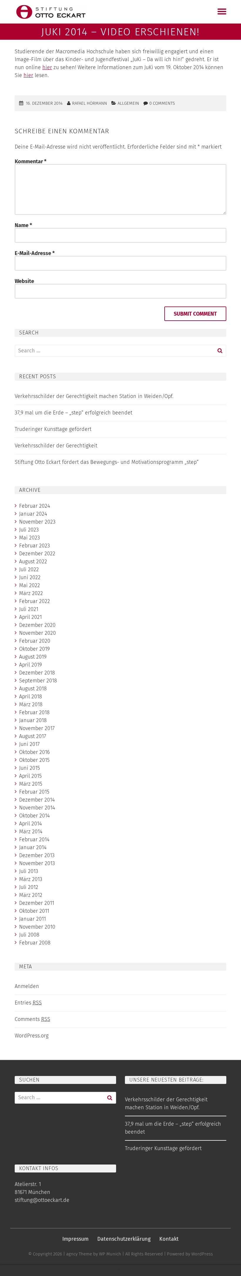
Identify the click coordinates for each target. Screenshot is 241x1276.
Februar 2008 (35, 942)
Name (23, 225)
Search (220, 351)
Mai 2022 (29, 585)
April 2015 (30, 776)
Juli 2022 (29, 569)
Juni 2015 (29, 768)
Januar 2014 (32, 847)
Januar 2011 (32, 919)
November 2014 (37, 807)
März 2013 (30, 879)
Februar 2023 (34, 545)
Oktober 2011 (34, 911)
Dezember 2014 (37, 800)
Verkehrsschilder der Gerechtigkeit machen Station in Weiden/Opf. (94, 396)
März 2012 (30, 895)
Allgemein (128, 103)
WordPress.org (31, 1035)
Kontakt (169, 1239)
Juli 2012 (28, 887)
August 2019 (32, 657)
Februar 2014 (34, 839)
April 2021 (30, 617)
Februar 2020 (34, 641)
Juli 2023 (29, 530)
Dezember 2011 (36, 903)
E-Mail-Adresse (35, 253)
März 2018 (31, 704)
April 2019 (30, 665)
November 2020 (37, 633)
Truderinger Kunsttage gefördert (53, 429)
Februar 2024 (34, 506)
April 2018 (30, 696)
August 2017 (32, 736)
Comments (32, 1019)
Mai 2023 (29, 537)
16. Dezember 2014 (44, 103)
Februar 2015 (34, 792)
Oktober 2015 (34, 760)
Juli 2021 (28, 609)
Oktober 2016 (34, 752)
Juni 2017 (29, 744)
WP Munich (110, 1254)
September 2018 (38, 680)
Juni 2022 (30, 577)
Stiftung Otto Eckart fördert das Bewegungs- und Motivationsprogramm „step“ (107, 462)
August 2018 (33, 688)
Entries (28, 1003)
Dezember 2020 (37, 625)
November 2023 (37, 522)
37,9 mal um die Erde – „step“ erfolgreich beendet (73, 412)
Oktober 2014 (34, 815)
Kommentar (30, 161)
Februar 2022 (34, 601)
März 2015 (30, 784)
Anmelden (27, 986)
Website (24, 281)
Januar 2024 (33, 514)
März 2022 (31, 593)
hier (47, 67)
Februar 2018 (34, 712)
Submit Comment (195, 314)
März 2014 (30, 831)
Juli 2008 (29, 935)
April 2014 (30, 823)
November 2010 (37, 927)
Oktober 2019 (34, 649)
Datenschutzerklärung (123, 1239)
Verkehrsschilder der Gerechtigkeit (56, 445)
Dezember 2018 (37, 672)
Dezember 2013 (37, 855)
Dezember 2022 (37, 553)
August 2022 (33, 561)
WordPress (202, 1254)
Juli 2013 (28, 871)
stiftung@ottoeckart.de (42, 1200)
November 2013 (37, 863)
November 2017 (37, 728)
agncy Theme (79, 1254)
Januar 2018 (33, 720)
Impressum (75, 1239)
